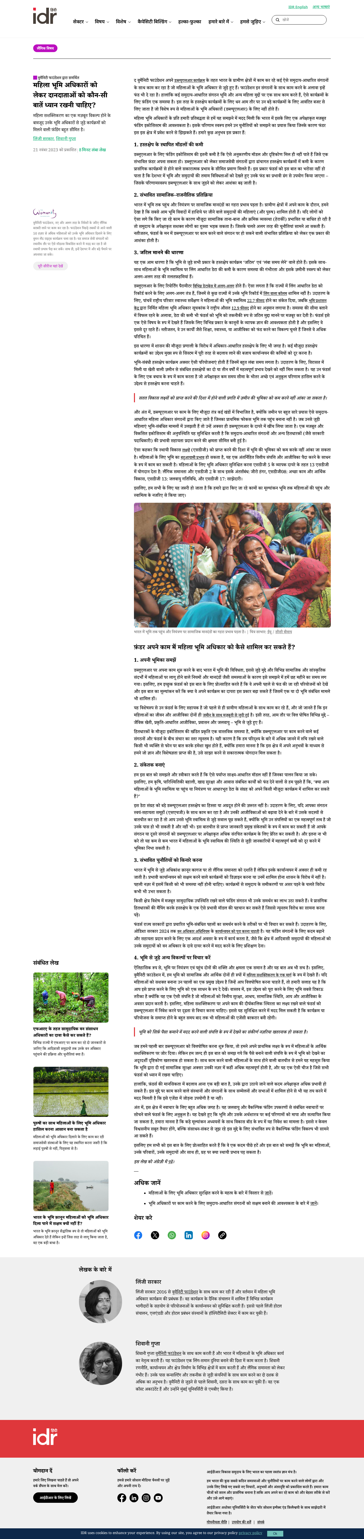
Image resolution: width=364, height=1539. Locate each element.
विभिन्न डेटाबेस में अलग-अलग (213, 287)
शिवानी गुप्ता (66, 139)
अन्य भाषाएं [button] (321, 7)
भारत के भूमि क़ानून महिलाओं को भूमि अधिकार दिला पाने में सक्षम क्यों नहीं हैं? (70, 1221)
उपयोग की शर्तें (241, 1523)
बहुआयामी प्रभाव (192, 458)
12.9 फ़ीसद (240, 309)
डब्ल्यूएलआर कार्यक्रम (189, 81)
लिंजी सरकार (43, 139)
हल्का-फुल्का (189, 22)
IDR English (298, 7)
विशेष (121, 22)
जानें (268, 1193)
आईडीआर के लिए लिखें (55, 1498)
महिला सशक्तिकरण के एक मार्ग (269, 976)
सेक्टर (78, 22)
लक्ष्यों (186, 451)
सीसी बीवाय (283, 632)
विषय (100, 22)
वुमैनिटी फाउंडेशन (185, 1292)
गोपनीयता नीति (217, 1523)
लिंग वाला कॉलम (275, 294)
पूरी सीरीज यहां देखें (50, 266)
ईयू (269, 632)
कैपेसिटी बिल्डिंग (152, 22)
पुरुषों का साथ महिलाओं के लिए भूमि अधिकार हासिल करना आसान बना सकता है (69, 1127)
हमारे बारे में (218, 22)
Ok (275, 1534)
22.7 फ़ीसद (255, 301)
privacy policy (250, 1533)
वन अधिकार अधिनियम (193, 932)
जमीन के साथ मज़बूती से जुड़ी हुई (226, 716)
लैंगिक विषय (45, 49)
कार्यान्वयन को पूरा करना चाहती (237, 932)
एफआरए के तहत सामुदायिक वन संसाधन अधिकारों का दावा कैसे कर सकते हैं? (65, 1033)
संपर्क (260, 1523)
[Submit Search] (278, 20)
